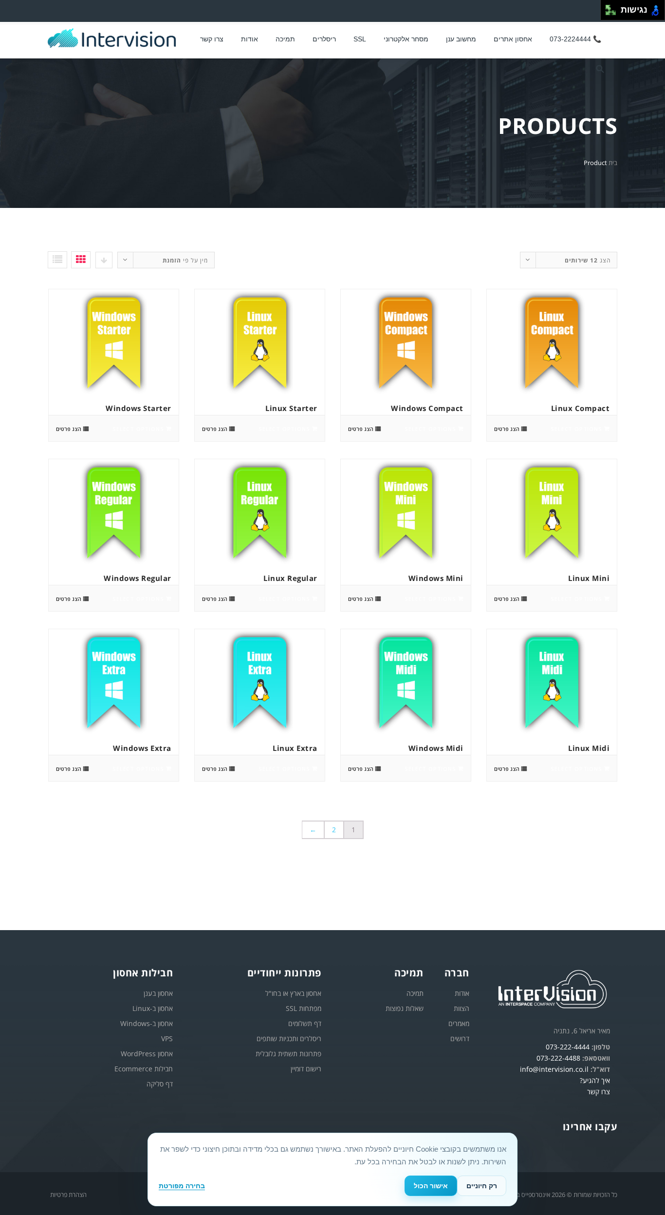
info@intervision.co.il (554, 1069)
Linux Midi (589, 748)
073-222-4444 (568, 1046)
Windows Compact (427, 408)
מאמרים (458, 1023)
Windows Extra (142, 748)
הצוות (461, 1008)
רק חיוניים (481, 1186)
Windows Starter (138, 408)
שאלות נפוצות (405, 1008)
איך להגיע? (595, 1080)
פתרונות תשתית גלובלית (288, 1053)
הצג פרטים (506, 428)
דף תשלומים (304, 1023)
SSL (359, 39)
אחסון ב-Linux (152, 1008)
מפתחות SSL (303, 1008)
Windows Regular (137, 578)
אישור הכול (431, 1186)
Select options (576, 428)
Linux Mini (589, 578)
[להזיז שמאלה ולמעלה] (608, 7)
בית (613, 162)
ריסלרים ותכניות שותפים (289, 1038)
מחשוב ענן (461, 39)
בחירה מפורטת (182, 1186)
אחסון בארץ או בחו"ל (293, 993)
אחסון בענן (158, 993)
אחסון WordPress (147, 1053)
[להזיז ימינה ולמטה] (613, 13)
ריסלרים (324, 39)
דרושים (459, 1038)
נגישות (631, 10)
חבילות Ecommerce (143, 1068)
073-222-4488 (558, 1058)
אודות (462, 993)
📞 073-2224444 (575, 39)
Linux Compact (580, 408)
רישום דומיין (306, 1068)
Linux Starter (291, 408)
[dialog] (332, 1169)
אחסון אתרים (513, 39)
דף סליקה (160, 1083)
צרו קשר (211, 39)
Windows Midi (435, 748)
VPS (167, 1038)
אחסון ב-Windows (146, 1023)
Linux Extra (295, 748)
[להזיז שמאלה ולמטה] (608, 13)
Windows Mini (435, 578)
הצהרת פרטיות (68, 1194)
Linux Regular (290, 578)
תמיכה (285, 39)
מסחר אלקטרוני (406, 39)
